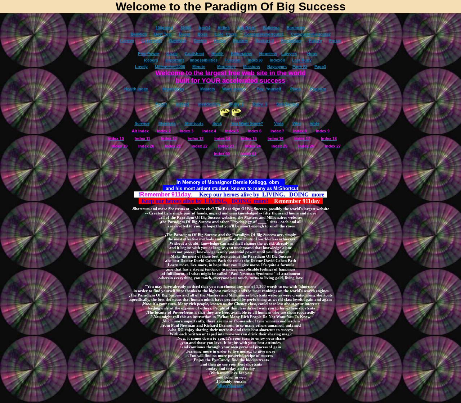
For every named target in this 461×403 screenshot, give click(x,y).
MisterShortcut (231, 386)
